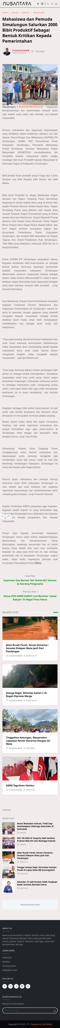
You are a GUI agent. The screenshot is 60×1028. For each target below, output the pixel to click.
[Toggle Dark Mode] (48, 3)
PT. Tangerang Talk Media (39, 1024)
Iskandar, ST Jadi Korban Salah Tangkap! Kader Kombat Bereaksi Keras (37, 883)
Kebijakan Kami (9, 970)
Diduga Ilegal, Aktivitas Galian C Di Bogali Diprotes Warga (26, 694)
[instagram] (42, 3)
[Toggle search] (52, 3)
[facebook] (38, 3)
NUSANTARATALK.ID (31, 107)
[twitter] (22, 986)
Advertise (7, 957)
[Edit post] (8, 516)
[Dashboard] (2, 516)
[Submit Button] (54, 1010)
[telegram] (4, 986)
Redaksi (6, 961)
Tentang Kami (9, 965)
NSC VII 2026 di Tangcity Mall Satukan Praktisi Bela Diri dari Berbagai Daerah (36, 839)
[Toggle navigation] (56, 3)
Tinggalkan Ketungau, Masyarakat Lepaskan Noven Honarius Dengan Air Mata (28, 740)
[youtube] (10, 986)
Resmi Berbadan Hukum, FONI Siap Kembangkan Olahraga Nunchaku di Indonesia (35, 826)
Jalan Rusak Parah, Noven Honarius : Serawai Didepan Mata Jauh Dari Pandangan (27, 648)
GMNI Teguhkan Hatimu (20, 785)
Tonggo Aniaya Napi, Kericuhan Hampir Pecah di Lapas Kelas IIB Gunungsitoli (37, 868)
